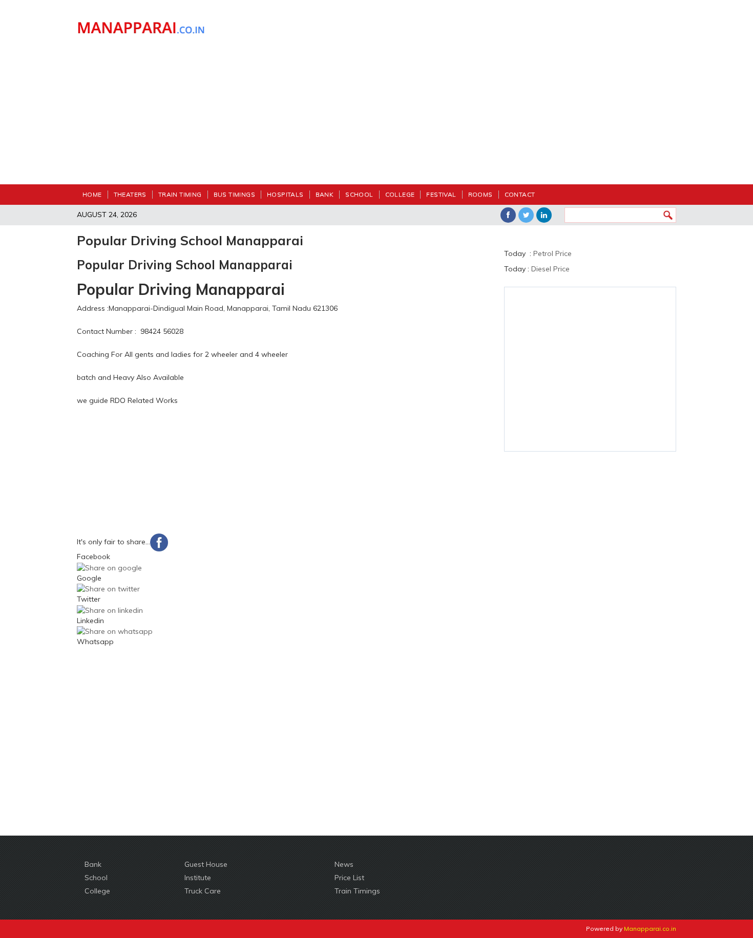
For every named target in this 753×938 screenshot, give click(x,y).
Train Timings (357, 891)
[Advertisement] (453, 97)
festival (441, 194)
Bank (325, 194)
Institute (197, 877)
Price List (349, 877)
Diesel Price (550, 268)
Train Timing (180, 194)
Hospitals (285, 194)
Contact (520, 194)
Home (92, 194)
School (359, 194)
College (400, 194)
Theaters (130, 194)
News (343, 864)
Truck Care (202, 891)
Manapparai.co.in (650, 928)
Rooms (480, 194)
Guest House (205, 864)
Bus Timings (234, 194)
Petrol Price (552, 253)
